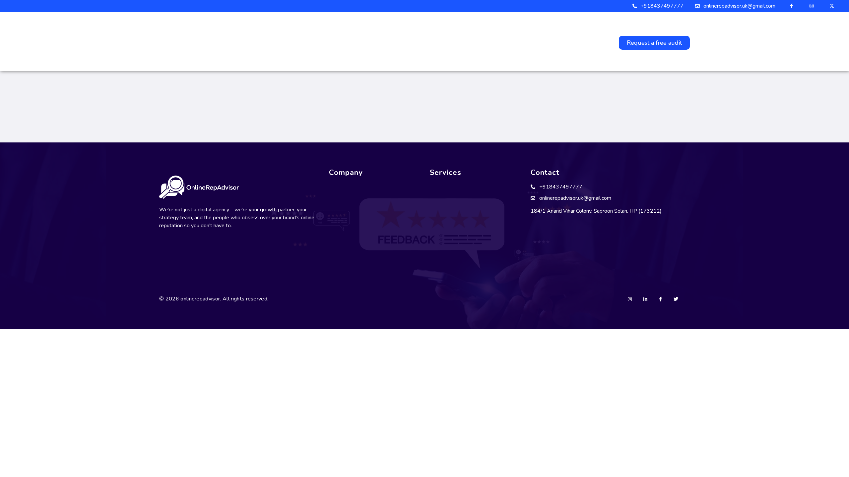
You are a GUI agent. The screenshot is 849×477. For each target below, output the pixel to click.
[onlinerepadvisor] (264, 42)
